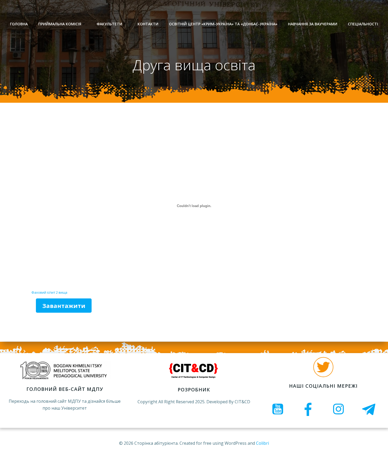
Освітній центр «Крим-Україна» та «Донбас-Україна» (223, 23)
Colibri (262, 443)
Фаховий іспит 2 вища (49, 292)
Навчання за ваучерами (312, 23)
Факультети (109, 23)
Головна (19, 23)
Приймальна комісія (59, 23)
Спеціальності (363, 23)
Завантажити (63, 306)
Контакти (148, 23)
